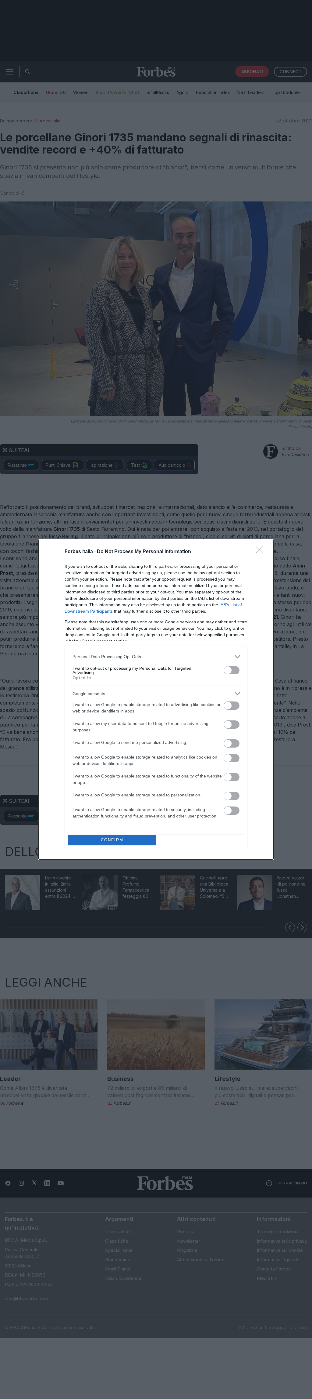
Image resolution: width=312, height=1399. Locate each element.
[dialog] (156, 699)
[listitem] (156, 657)
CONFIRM (112, 840)
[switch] (231, 670)
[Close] (261, 552)
